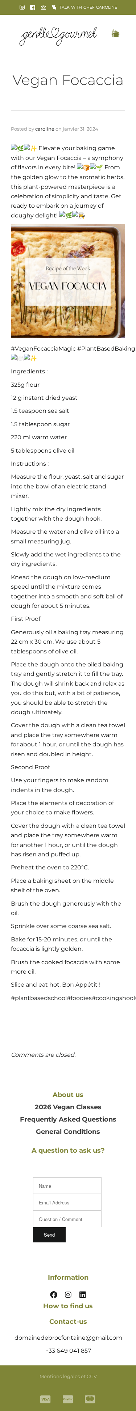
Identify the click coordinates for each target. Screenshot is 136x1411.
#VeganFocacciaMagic (43, 348)
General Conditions (68, 1132)
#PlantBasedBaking (105, 348)
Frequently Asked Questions (68, 1119)
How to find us (68, 1306)
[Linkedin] (82, 1295)
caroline (44, 129)
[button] (115, 34)
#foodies (79, 998)
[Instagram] (68, 1295)
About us (68, 1095)
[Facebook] (53, 1295)
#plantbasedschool (39, 998)
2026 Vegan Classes (68, 1107)
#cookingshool (113, 998)
